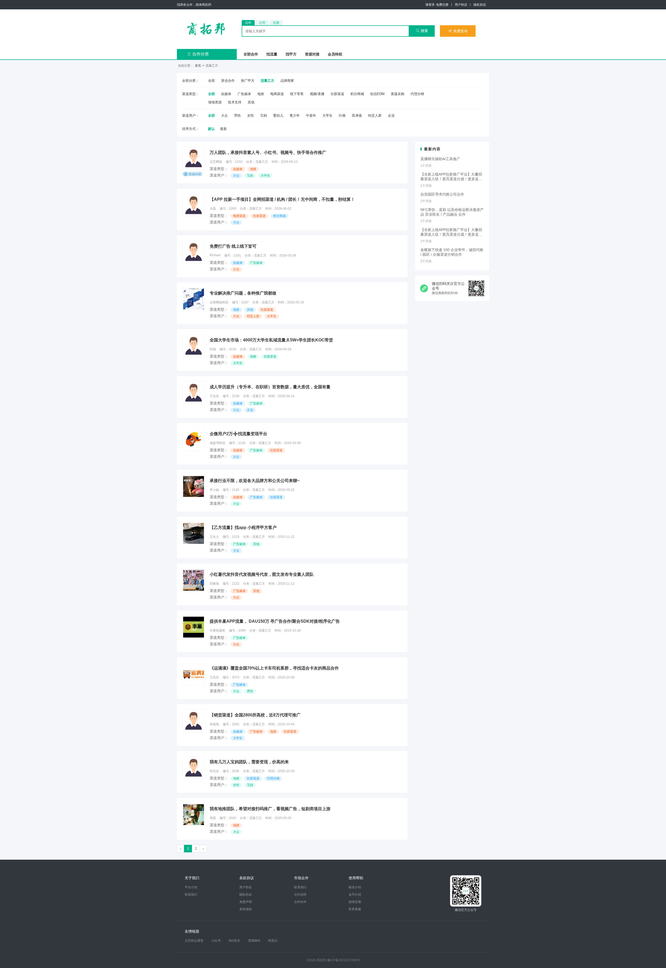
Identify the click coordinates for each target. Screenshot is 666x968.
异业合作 (228, 81)
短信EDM (377, 94)
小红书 (216, 940)
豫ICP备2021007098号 (343, 960)
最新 (223, 129)
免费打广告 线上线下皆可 (233, 246)
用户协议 (461, 5)
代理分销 (417, 94)
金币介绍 (355, 894)
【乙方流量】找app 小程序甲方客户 (243, 527)
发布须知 (245, 909)
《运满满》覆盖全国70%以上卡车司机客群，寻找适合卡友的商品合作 (274, 668)
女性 (250, 115)
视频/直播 (317, 94)
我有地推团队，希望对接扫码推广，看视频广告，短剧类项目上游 (270, 809)
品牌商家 (287, 81)
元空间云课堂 (194, 940)
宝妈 (263, 115)
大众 (224, 115)
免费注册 (442, 5)
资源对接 (312, 54)
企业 (391, 115)
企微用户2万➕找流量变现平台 (238, 434)
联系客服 (355, 909)
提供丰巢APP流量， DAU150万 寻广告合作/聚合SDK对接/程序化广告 (275, 621)
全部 (211, 81)
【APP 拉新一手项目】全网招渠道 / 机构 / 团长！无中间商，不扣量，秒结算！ (282, 199)
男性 (237, 115)
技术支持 (234, 102)
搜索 (422, 31)
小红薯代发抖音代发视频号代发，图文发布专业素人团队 (262, 574)
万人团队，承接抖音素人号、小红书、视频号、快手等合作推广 (268, 152)
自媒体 (226, 94)
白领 (342, 115)
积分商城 (357, 94)
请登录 (430, 5)
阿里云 (273, 940)
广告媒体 (244, 94)
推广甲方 (247, 81)
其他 (251, 102)
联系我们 (191, 894)
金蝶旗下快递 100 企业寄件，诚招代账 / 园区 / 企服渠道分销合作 (451, 252)
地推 (260, 94)
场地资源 (215, 102)
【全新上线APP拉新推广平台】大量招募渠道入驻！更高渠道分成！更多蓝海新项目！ (451, 177)
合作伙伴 (300, 902)
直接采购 (397, 94)
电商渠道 (277, 94)
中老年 (311, 115)
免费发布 (458, 31)
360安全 (234, 940)
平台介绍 (191, 887)
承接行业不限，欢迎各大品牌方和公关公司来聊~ (254, 480)
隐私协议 (479, 5)
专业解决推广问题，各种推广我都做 (243, 293)
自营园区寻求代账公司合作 (442, 194)
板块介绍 (355, 887)
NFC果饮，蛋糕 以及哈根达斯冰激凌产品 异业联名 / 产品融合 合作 (452, 212)
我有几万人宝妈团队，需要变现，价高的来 (249, 762)
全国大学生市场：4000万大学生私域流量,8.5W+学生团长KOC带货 (271, 340)
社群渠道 (337, 94)
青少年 (295, 115)
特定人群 (375, 115)
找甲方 (291, 54)
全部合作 (251, 54)
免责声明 (245, 902)
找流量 (271, 54)
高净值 (357, 115)
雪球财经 (254, 940)
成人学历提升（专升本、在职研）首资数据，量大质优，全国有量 (270, 387)
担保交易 (355, 902)
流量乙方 (267, 81)
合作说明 (300, 894)
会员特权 (335, 54)
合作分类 (198, 54)
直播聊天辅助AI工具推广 (440, 159)
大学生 (327, 115)
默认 (211, 129)
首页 (198, 65)
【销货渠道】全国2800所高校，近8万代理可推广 (255, 715)
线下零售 (297, 94)
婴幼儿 (278, 115)
